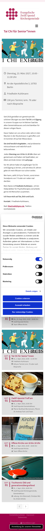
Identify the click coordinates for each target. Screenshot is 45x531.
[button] (22, 25)
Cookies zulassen (22, 298)
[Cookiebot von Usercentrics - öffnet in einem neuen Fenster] (32, 217)
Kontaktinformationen (17, 515)
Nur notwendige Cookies (22, 312)
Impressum (30, 515)
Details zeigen (32, 291)
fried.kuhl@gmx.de (16, 206)
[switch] (38, 266)
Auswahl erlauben (22, 305)
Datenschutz (22, 517)
